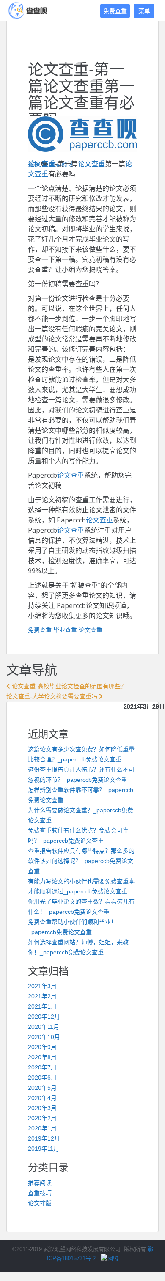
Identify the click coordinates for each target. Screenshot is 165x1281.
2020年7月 (42, 1067)
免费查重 (115, 11)
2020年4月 (42, 1097)
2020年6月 (42, 1077)
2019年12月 (44, 1138)
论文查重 (41, 163)
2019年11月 (43, 1148)
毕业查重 (65, 630)
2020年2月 (42, 1118)
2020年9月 (42, 1047)
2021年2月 (42, 996)
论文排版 (40, 1203)
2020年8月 (42, 1057)
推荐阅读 (40, 1182)
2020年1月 (42, 1128)
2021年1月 (42, 1006)
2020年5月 (42, 1087)
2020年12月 (44, 1016)
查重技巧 (40, 1193)
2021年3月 (42, 986)
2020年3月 (42, 1108)
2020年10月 (44, 1037)
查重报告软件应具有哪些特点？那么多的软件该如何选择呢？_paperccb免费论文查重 (81, 860)
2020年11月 (43, 1026)
